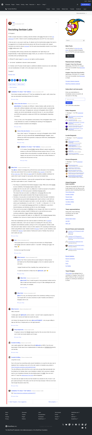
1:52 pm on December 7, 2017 (38, 91)
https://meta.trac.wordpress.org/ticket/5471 (24, 393)
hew (13, 22)
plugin (11, 48)
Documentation (41, 414)
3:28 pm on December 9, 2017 (25, 309)
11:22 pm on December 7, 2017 (24, 167)
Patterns (24, 418)
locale (41, 36)
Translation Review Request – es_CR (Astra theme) (75, 129)
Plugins (23, 416)
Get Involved (58, 412)
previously (26, 46)
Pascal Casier (69, 197)
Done (67, 263)
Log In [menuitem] (85, 1)
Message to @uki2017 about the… (75, 170)
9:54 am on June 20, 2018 (32, 103)
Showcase (24, 412)
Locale (15, 189)
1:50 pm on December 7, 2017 (18, 23)
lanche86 (23, 280)
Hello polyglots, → (52, 402)
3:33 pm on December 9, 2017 (31, 257)
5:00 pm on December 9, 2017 (33, 278)
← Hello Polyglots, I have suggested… (17, 402)
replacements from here (27, 375)
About (6, 412)
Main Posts (70, 56)
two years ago (16, 174)
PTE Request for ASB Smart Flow (75, 241)
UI (47, 244)
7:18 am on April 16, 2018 (29, 329)
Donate (57, 416)
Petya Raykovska (18, 329)
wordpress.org (48, 347)
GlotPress (30, 209)
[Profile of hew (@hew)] (10, 24)
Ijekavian (21, 230)
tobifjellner (17, 106)
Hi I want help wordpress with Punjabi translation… (74, 145)
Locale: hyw (70, 150)
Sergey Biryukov (70, 199)
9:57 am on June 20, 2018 (36, 131)
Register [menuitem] (89, 1)
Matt (73, 414)
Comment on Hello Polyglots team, (76, 249)
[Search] (84, 40)
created (30, 174)
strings (40, 213)
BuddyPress (74, 418)
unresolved (80, 113)
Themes (24, 414)
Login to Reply (12, 84)
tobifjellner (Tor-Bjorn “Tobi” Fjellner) (21, 91)
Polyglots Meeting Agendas (72, 81)
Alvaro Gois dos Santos (20, 103)
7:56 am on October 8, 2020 (26, 357)
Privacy (7, 418)
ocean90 (35, 320)
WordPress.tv (42, 418)
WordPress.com (75, 412)
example (49, 220)
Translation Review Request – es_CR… (75, 125)
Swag (57, 418)
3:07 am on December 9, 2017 (23, 240)
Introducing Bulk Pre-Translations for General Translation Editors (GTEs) (75, 176)
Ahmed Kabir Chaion (71, 218)
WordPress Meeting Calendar (73, 83)
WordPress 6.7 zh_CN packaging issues (76, 172)
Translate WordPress (12, 8)
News (6, 414)
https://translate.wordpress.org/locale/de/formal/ (23, 367)
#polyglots (82, 67)
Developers (41, 416)
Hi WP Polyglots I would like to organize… (73, 142)
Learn (39, 412)
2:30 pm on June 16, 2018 (26, 342)
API (22, 191)
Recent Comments (70, 258)
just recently (42, 172)
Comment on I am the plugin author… (76, 245)
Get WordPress (85, 4)
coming (26, 59)
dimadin (40, 270)
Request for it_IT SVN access (74, 167)
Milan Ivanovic (21, 257)
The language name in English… (74, 148)
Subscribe (69, 102)
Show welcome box (81, 13)
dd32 (40, 320)
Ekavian (37, 228)
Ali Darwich (68, 204)
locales (33, 149)
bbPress (73, 416)
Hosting (7, 416)
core (50, 244)
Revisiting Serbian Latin (20, 29)
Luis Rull (67, 221)
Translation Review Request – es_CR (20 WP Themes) (76, 123)
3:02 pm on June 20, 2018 (46, 146)
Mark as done (21, 84)
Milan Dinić (14, 167)
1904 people (69, 273)
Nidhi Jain (68, 223)
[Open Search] (77, 4)
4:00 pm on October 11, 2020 (37, 390)
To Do (67, 261)
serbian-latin (11, 74)
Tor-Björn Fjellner (70, 201)
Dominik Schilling (15, 342)
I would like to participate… (73, 153)
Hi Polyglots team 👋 (72, 119)
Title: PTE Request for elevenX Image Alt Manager (75, 117)
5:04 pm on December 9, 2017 (30, 293)
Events (56, 414)
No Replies (68, 266)
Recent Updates (70, 256)
